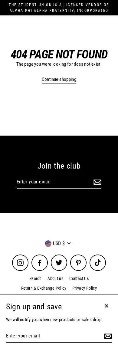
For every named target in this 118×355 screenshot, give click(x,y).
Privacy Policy (84, 288)
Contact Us (79, 278)
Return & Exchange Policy (43, 288)
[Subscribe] (96, 182)
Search (35, 278)
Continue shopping (59, 79)
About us (55, 278)
